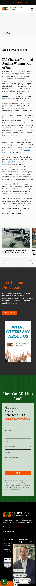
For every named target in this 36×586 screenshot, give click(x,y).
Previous (4, 262)
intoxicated (6, 98)
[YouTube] (10, 531)
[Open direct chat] (31, 541)
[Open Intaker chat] (15, 585)
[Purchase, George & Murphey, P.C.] (12, 9)
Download (10, 313)
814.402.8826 (18, 3)
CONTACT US (9, 583)
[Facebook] (3, 531)
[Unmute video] (24, 561)
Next (31, 262)
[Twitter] (5, 531)
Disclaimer (28, 522)
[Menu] (32, 8)
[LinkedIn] (8, 531)
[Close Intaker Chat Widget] (34, 541)
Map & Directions (8, 552)
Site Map (12, 522)
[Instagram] (13, 531)
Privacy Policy (20, 522)
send (18, 473)
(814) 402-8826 (7, 549)
